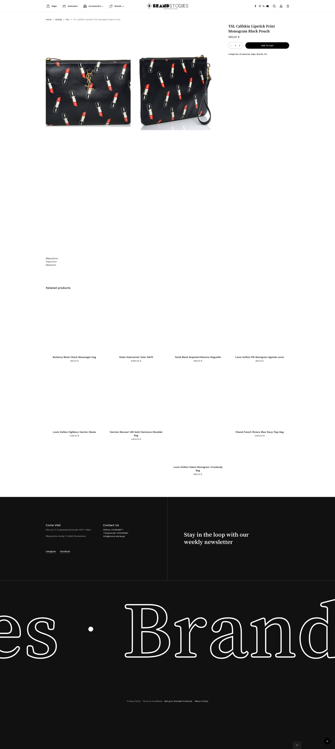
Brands (58, 19)
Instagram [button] (51, 551)
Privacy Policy (134, 701)
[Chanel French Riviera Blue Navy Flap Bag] (260, 397)
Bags (253, 54)
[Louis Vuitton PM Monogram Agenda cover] (260, 322)
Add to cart (267, 45)
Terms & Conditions (152, 701)
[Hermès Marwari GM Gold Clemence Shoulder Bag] (136, 397)
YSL (67, 19)
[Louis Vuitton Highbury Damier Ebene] (74, 397)
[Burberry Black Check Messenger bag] (74, 322)
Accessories (244, 54)
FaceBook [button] (65, 551)
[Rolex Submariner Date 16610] (136, 322)
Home (48, 19)
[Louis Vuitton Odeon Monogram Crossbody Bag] (198, 414)
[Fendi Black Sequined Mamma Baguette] (198, 322)
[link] (68, 529)
